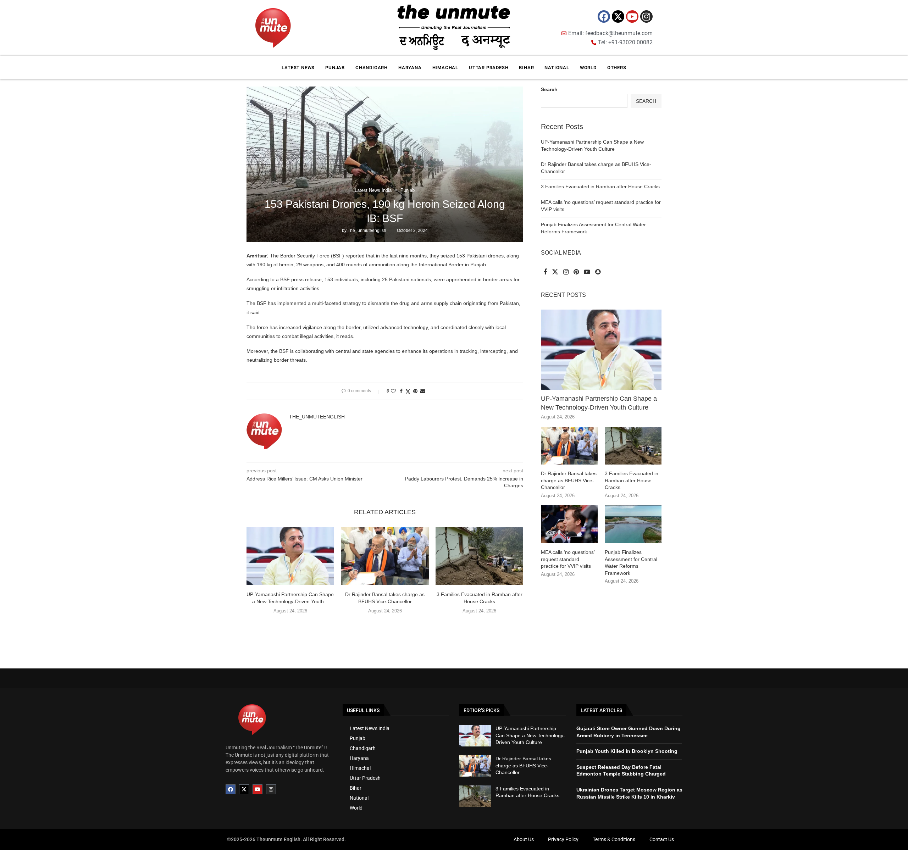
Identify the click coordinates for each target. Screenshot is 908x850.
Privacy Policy (563, 839)
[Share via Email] (422, 391)
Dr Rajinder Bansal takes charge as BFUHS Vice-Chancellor (569, 480)
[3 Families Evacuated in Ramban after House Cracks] (479, 556)
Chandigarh (371, 67)
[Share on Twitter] (407, 391)
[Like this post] (393, 391)
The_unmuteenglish (367, 230)
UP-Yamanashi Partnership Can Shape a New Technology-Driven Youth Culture (599, 403)
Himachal (445, 67)
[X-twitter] (618, 16)
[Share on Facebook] (401, 391)
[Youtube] (632, 16)
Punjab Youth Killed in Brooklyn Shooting (626, 751)
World (588, 67)
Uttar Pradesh (488, 67)
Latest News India (369, 728)
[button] (385, 625)
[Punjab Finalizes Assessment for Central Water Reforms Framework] (633, 524)
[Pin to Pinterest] (415, 391)
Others (616, 67)
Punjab (335, 67)
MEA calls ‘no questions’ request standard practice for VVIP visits (567, 559)
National (556, 67)
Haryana (410, 67)
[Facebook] (604, 16)
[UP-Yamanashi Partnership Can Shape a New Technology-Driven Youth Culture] (290, 556)
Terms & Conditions (614, 839)
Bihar (526, 67)
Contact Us (661, 839)
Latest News (298, 67)
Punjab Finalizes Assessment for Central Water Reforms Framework (631, 562)
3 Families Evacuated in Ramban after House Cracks (600, 186)
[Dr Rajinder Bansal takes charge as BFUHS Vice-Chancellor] (385, 556)
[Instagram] (646, 16)
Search (549, 89)
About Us (524, 839)
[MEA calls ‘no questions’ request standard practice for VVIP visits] (569, 524)
